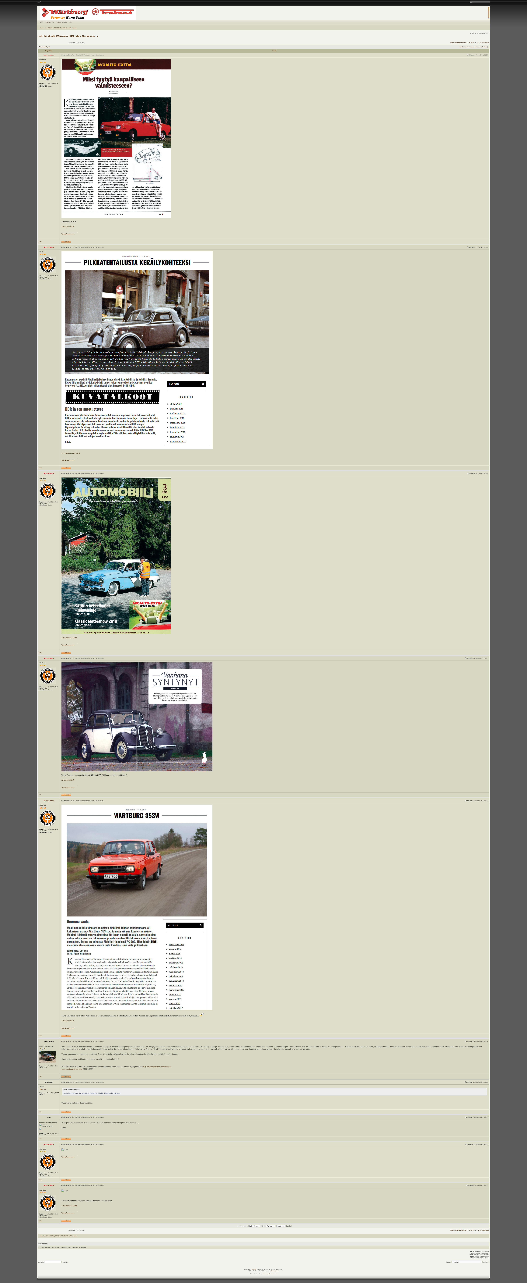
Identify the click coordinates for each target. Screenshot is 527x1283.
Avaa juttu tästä (67, 227)
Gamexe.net (274, 1271)
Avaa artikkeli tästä (69, 638)
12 (478, 42)
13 (481, 42)
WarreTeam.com (68, 234)
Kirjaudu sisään (62, 22)
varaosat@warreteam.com (71, 1069)
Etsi (70, 22)
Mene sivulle (454, 42)
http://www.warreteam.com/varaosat (157, 1067)
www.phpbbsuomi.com (270, 1274)
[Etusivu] (263, 13)
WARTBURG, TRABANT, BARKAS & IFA (58, 28)
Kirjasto (74, 28)
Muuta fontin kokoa (39, 2)
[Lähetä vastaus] (59, 42)
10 (473, 42)
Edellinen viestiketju (466, 47)
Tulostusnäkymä (44, 47)
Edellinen (462, 42)
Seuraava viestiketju (481, 47)
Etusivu (42, 28)
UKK (41, 22)
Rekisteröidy (49, 22)
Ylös (40, 241)
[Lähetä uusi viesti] (44, 42)
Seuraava (485, 42)
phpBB (254, 1269)
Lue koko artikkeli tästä (70, 453)
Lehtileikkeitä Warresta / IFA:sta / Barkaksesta (68, 36)
